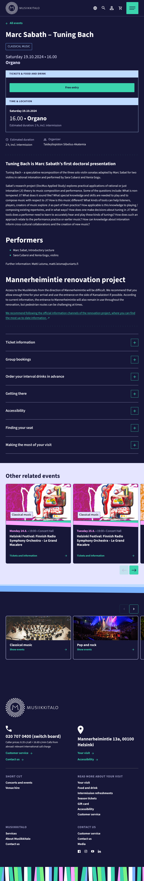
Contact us (13, 759)
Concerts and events (19, 783)
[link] (120, 8)
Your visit (84, 753)
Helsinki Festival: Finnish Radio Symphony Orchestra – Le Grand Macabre (33, 540)
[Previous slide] (124, 570)
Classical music (19, 46)
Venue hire (13, 788)
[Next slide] (133, 570)
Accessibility (86, 759)
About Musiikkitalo (18, 839)
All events (16, 23)
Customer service (17, 753)
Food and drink (88, 788)
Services (11, 834)
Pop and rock (86, 645)
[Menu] (132, 8)
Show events (17, 649)
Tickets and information (23, 556)
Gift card (83, 804)
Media (82, 844)
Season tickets (87, 799)
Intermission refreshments (95, 793)
